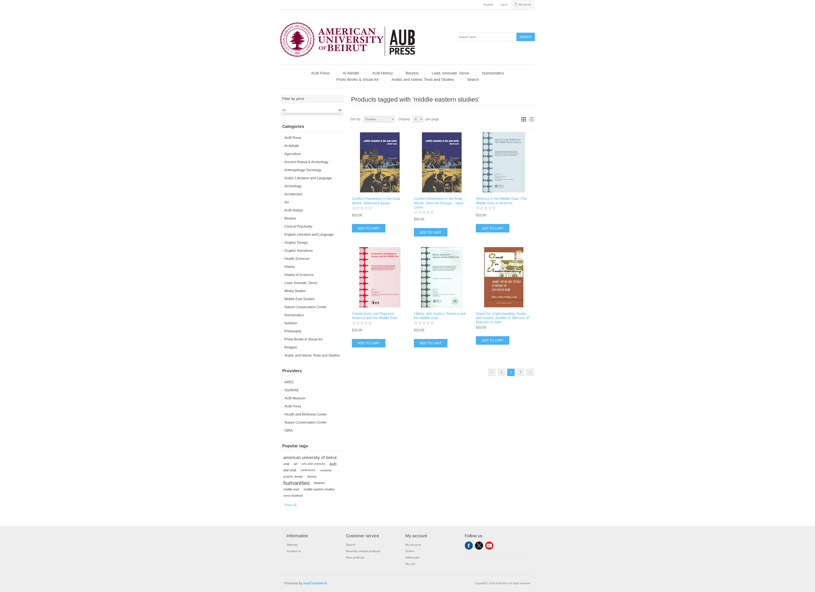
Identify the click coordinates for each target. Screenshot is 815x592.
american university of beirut (310, 457)
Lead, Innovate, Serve (450, 73)
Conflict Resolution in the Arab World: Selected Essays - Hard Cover (438, 203)
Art (286, 202)
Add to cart (368, 228)
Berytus (412, 73)
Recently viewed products (363, 551)
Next (530, 372)
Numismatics (493, 73)
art (295, 464)
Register (488, 4)
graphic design (293, 476)
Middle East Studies (299, 299)
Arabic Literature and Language (308, 178)
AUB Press (320, 73)
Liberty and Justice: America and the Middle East (440, 316)
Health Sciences (296, 258)
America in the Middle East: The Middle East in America (501, 201)
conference (307, 470)
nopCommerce (315, 583)
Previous (492, 372)
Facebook (469, 546)
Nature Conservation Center (305, 307)
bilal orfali (289, 470)
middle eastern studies (319, 489)
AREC (289, 382)
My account (413, 544)
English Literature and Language (309, 234)
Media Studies (295, 291)
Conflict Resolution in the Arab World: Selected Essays (376, 201)
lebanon (319, 483)
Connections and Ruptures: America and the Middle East (375, 316)
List (531, 119)
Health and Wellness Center (305, 414)
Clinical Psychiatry (298, 226)
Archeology (293, 186)
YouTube (489, 546)
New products (355, 557)
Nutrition (290, 323)
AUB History (382, 73)
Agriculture (292, 154)
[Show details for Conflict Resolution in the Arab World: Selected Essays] (380, 162)
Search (526, 37)
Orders (410, 551)
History (289, 267)
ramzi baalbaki (293, 495)
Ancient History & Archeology (306, 162)
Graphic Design (296, 242)
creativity (326, 470)
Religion (290, 347)
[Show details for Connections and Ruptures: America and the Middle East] (380, 277)
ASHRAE (291, 390)
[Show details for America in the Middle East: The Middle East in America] (504, 162)
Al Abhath (351, 73)
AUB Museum (294, 398)
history (312, 476)
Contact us (294, 551)
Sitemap (292, 544)
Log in (503, 4)
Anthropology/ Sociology (302, 170)
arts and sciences (313, 463)
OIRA (288, 430)
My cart (410, 563)
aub (332, 464)
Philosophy (292, 331)
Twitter (479, 546)
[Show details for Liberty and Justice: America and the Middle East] (442, 277)
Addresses (412, 557)
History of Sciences (298, 275)
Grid (523, 119)
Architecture (293, 194)
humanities (296, 483)
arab (286, 464)
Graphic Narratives (298, 250)
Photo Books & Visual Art (357, 79)
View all (290, 505)
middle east (291, 489)
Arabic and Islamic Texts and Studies (423, 79)
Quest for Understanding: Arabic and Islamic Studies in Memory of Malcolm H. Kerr (502, 318)
